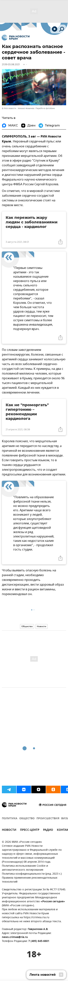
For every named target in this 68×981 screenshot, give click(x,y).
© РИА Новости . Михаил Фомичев (18, 108)
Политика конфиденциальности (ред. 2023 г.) (32, 874)
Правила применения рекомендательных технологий (29, 880)
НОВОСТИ (9, 830)
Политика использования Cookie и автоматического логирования (25, 868)
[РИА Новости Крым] (15, 37)
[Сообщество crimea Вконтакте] (24, 789)
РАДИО (48, 830)
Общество (27, 626)
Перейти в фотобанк (45, 108)
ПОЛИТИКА (9, 818)
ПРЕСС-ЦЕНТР (29, 830)
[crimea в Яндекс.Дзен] (38, 789)
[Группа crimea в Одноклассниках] (53, 789)
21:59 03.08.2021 (11, 64)
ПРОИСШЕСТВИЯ (47, 818)
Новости (41, 626)
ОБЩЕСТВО (27, 818)
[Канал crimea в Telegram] (9, 789)
